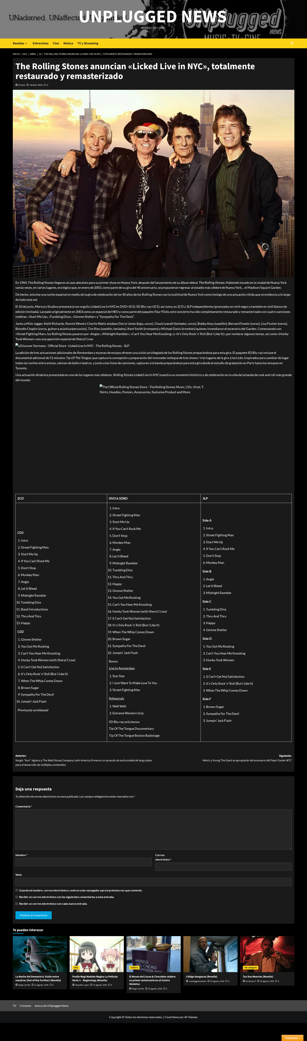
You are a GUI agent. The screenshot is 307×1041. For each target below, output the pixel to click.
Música (68, 43)
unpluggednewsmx (197, 981)
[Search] (292, 43)
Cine (56, 43)
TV (14, 1005)
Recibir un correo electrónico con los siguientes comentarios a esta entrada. (66, 896)
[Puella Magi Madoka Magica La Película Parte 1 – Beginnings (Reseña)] (97, 954)
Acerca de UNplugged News (52, 1005)
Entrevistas (41, 43)
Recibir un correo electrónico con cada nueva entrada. (53, 903)
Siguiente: (247, 758)
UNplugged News (153, 16)
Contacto (25, 1005)
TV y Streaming (87, 43)
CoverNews (172, 1017)
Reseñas (18, 43)
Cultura (134, 967)
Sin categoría (250, 967)
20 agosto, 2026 (155, 988)
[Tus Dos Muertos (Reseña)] (267, 954)
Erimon (21, 85)
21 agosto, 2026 (41, 985)
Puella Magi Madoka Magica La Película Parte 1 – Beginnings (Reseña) (95, 978)
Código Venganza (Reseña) (201, 977)
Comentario (23, 806)
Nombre (21, 855)
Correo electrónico (163, 857)
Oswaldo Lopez (82, 985)
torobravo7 (251, 981)
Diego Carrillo (24, 985)
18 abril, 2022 (36, 85)
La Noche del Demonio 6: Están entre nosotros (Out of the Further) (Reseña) (38, 978)
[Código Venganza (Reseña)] (210, 954)
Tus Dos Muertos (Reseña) (258, 977)
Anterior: (83, 760)
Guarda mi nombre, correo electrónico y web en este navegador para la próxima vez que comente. (80, 890)
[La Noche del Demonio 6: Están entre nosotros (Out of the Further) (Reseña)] (40, 954)
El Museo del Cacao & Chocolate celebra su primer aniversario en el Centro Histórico (152, 980)
